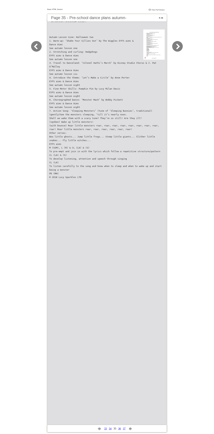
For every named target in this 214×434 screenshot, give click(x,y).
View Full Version (158, 10)
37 (124, 428)
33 (105, 428)
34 (110, 428)
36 (119, 428)
